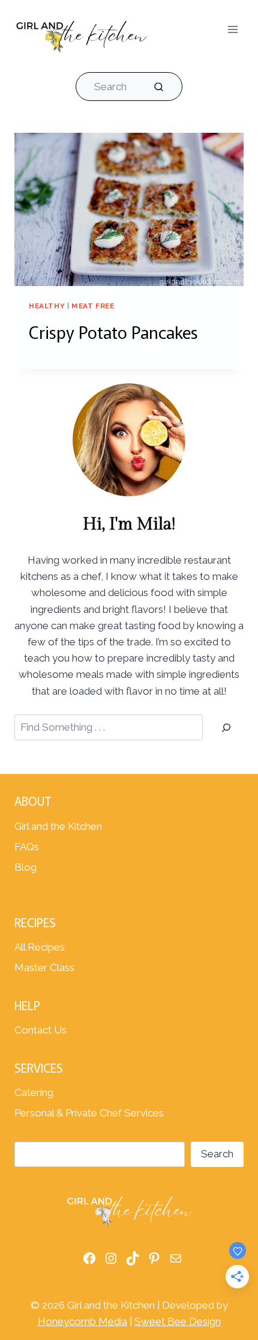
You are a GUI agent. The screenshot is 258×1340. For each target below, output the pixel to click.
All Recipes (39, 947)
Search (217, 1154)
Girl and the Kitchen (58, 826)
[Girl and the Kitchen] (81, 34)
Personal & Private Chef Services (89, 1113)
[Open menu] (232, 29)
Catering (33, 1092)
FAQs (26, 847)
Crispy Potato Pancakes (113, 332)
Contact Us (40, 1030)
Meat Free (92, 306)
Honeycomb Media (82, 1321)
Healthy (47, 306)
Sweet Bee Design (177, 1321)
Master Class (44, 967)
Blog (25, 867)
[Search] (226, 727)
